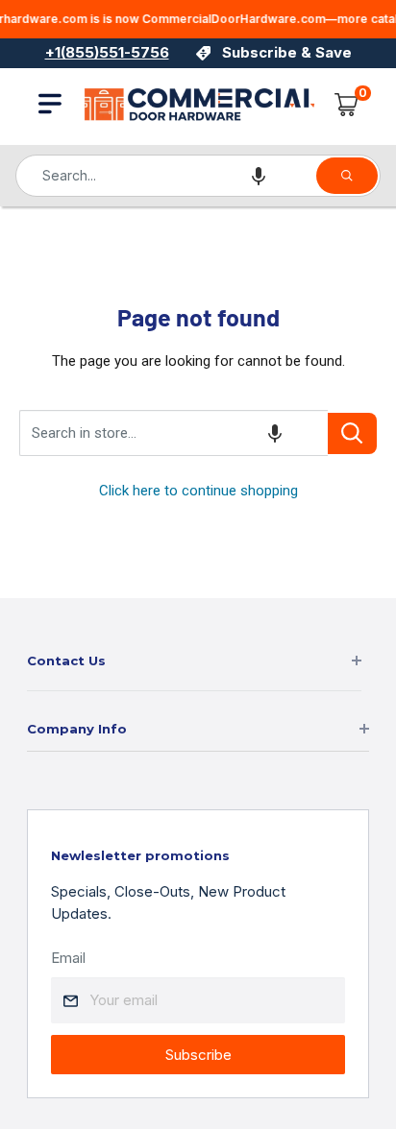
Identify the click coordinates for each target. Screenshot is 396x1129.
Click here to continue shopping (198, 490)
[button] (259, 175)
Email (68, 958)
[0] (347, 104)
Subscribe (198, 1054)
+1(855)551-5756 (107, 52)
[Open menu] (50, 103)
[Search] (347, 175)
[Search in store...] (352, 433)
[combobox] (164, 175)
